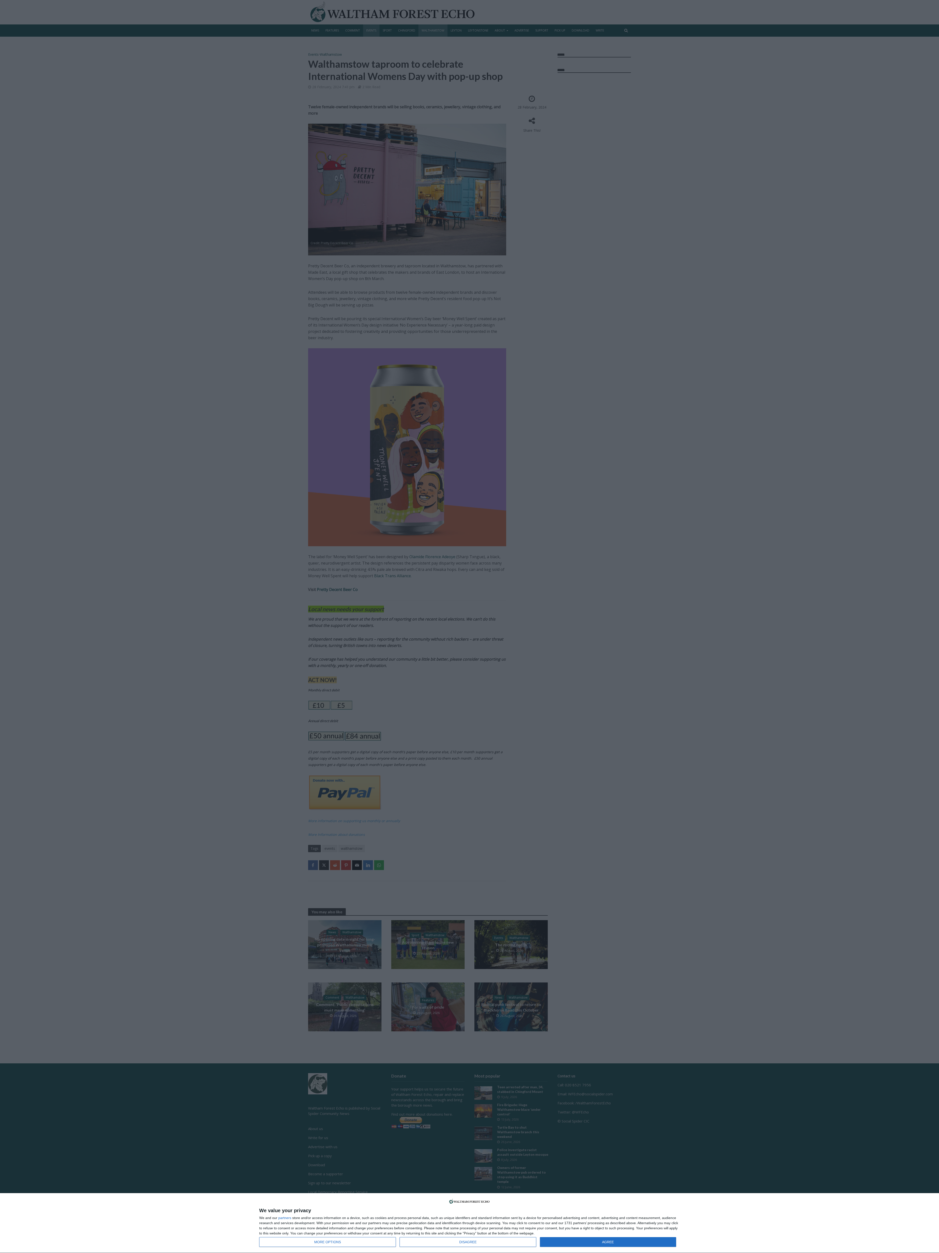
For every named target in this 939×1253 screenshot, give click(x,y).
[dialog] (469, 1223)
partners (284, 1218)
